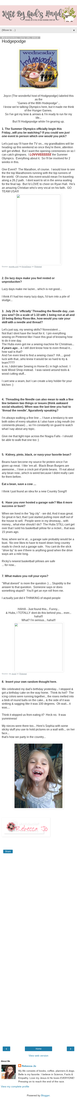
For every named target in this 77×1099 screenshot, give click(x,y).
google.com (13, 267)
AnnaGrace (26, 267)
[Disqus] (38, 903)
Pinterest (38, 267)
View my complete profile (15, 1086)
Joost (14, 674)
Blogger (45, 1095)
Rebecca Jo (29, 1066)
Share (8, 851)
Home (39, 1049)
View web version (38, 1055)
